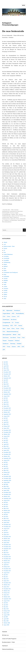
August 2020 (6, 482)
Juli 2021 (6, 462)
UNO (18, 346)
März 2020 (6, 486)
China (8, 316)
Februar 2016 (7, 540)
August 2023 (6, 416)
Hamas (20, 325)
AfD (4, 310)
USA (23, 346)
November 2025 (7, 374)
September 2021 (7, 458)
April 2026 (6, 366)
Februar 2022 (7, 448)
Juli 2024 (6, 398)
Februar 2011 (7, 592)
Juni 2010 (6, 604)
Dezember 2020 (7, 476)
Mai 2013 (6, 576)
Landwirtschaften (5, 217)
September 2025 (7, 378)
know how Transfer (19, 215)
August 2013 (6, 572)
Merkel (11, 217)
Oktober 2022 (7, 434)
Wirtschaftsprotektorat (6, 221)
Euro (5, 252)
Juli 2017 (6, 530)
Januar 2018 (6, 522)
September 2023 (7, 414)
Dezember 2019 (7, 492)
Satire (5, 284)
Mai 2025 (6, 382)
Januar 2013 (6, 580)
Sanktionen (6, 343)
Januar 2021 (6, 474)
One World (13, 337)
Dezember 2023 (7, 408)
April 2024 (6, 402)
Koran (17, 328)
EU (4, 250)
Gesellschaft (6, 258)
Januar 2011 (6, 594)
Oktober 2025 (7, 376)
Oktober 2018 (7, 510)
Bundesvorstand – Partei (9, 246)
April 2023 (6, 422)
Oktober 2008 (7, 623)
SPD (4, 346)
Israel (8, 328)
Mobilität (6, 280)
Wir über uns (5, 635)
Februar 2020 (7, 488)
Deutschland (19, 211)
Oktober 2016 (7, 538)
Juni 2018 (6, 516)
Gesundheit (6, 260)
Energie (5, 248)
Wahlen (5, 294)
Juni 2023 (6, 420)
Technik (5, 290)
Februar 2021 (7, 472)
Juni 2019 (6, 504)
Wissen (5, 296)
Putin (23, 337)
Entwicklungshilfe (5, 212)
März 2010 (6, 608)
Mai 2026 (6, 364)
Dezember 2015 (7, 544)
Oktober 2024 (7, 392)
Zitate (5, 298)
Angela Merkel (6, 313)
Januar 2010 (6, 613)
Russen (17, 218)
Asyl (5, 244)
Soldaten (19, 343)
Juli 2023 (6, 418)
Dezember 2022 (7, 430)
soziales (5, 286)
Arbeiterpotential (5, 211)
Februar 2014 (7, 566)
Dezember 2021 (7, 452)
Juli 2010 (6, 602)
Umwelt (5, 292)
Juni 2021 (6, 464)
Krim (4, 331)
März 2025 (6, 384)
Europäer (16, 212)
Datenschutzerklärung (7, 649)
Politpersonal (16, 217)
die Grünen (14, 319)
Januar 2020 (6, 490)
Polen (18, 337)
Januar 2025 (6, 386)
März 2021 (6, 470)
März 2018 (6, 518)
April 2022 (6, 444)
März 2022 (6, 446)
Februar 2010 (7, 611)
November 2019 (7, 494)
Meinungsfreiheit (7, 334)
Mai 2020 (6, 484)
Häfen (17, 214)
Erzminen (12, 212)
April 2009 (6, 619)
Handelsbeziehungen (6, 215)
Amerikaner (17, 310)
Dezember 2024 (7, 388)
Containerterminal (13, 211)
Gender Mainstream (8, 254)
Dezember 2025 (7, 372)
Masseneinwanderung (12, 331)
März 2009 (6, 621)
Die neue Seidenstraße (13, 31)
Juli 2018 (6, 514)
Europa (17, 322)
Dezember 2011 (7, 588)
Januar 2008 (6, 625)
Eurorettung (6, 325)
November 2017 (7, 526)
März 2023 (6, 424)
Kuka (24, 215)
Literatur (5, 278)
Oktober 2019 (7, 496)
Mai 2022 (6, 442)
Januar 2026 (6, 370)
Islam (5, 268)
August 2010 (6, 600)
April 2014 (6, 564)
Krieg (5, 274)
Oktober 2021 (7, 456)
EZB (11, 325)
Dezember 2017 (7, 524)
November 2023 (7, 410)
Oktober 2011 (7, 590)
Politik (12, 209)
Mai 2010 (6, 606)
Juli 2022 (6, 438)
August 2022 (6, 436)
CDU (4, 316)
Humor (5, 264)
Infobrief (5, 266)
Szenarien (16, 209)
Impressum (5, 645)
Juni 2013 (6, 574)
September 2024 (7, 394)
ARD (13, 313)
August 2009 (6, 615)
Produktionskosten (6, 218)
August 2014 (6, 562)
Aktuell (5, 242)
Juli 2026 (6, 362)
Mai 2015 (6, 550)
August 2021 (6, 460)
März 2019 (6, 508)
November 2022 (7, 432)
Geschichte (6, 256)
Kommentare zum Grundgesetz (11, 272)
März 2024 (6, 404)
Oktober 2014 (7, 560)
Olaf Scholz (6, 337)
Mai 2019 (6, 506)
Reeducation (13, 218)
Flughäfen (13, 214)
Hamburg (20, 214)
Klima (5, 270)
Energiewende (6, 322)
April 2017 (6, 532)
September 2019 (7, 498)
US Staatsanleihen (13, 220)
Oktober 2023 (7, 412)
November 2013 (7, 570)
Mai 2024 (6, 400)
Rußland (17, 340)
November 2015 (7, 546)
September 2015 (7, 548)
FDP (15, 325)
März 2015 (6, 552)
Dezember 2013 (7, 568)
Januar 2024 (6, 406)
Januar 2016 (6, 542)
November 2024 (7, 390)
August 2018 (6, 512)
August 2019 (6, 500)
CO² (18, 316)
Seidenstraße (22, 218)
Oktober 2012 (7, 584)
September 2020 (7, 480)
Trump (8, 346)
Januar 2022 (6, 450)
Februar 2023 (7, 426)
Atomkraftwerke (20, 313)
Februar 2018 (7, 520)
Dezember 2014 (7, 556)
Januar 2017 (6, 534)
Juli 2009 (6, 617)
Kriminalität (6, 276)
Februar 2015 (7, 554)
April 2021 (6, 468)
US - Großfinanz (5, 220)
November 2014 (7, 558)
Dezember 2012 (7, 582)
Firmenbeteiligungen (6, 214)
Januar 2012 (6, 586)
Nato (19, 334)
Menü (23, 5)
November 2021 (7, 454)
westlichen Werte (21, 220)
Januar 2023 (6, 428)
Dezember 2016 (7, 536)
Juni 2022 (6, 440)
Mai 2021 (6, 466)
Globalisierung (7, 262)
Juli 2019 (6, 502)
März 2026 (6, 368)
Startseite (4, 631)
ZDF (4, 349)
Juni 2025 (6, 380)
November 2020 (7, 478)
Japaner (13, 215)
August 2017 (6, 528)
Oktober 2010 (7, 596)
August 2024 (6, 396)
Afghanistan (9, 310)
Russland (10, 340)
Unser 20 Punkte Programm (9, 638)
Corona (14, 316)
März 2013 (6, 578)
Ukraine (14, 346)
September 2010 (7, 598)
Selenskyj (12, 343)
